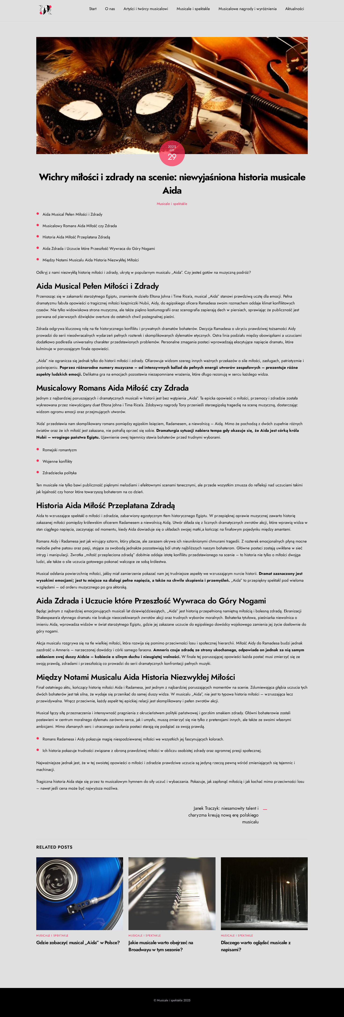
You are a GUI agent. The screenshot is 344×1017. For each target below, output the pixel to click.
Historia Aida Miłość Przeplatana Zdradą (76, 237)
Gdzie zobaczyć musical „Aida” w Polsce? (78, 942)
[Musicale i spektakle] (45, 13)
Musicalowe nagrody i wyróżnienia (248, 8)
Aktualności (294, 8)
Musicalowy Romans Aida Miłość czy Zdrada (80, 226)
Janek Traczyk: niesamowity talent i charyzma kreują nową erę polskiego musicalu (223, 815)
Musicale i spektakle (193, 8)
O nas (110, 8)
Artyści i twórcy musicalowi (146, 8)
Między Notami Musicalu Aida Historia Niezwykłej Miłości (91, 260)
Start (92, 8)
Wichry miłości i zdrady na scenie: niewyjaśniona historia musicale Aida (172, 183)
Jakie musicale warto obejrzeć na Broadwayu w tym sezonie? (160, 946)
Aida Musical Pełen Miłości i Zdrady (72, 214)
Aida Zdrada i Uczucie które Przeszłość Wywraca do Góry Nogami (99, 248)
